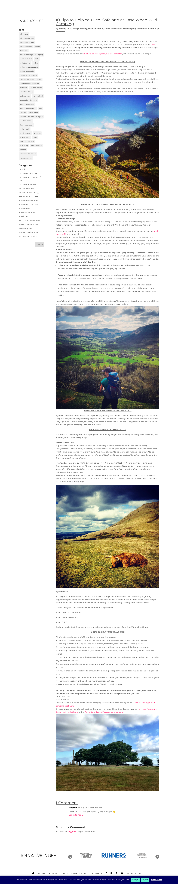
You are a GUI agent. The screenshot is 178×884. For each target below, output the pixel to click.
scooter (23, 117)
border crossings (26, 55)
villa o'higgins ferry (27, 141)
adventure (24, 34)
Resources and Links (28, 196)
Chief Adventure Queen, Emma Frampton (102, 54)
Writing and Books (27, 236)
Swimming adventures (29, 220)
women (23, 150)
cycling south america (28, 75)
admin (62, 28)
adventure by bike (27, 38)
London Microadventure (29, 84)
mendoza (23, 88)
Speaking (111, 5)
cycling (35, 63)
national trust (25, 96)
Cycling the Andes (27, 79)
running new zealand (28, 108)
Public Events (135, 873)
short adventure (26, 121)
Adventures (91, 5)
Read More (156, 879)
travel (35, 137)
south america (25, 133)
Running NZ (24, 208)
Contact (147, 5)
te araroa (37, 133)
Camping (82, 28)
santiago (23, 112)
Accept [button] (135, 880)
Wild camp (24, 146)
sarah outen (33, 112)
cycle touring (25, 63)
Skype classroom (26, 125)
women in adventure (28, 154)
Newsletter (130, 5)
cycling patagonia (27, 71)
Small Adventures (113, 28)
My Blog (53, 873)
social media (24, 129)
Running (33, 100)
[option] (86, 855)
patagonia (24, 100)
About (64, 5)
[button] (70, 857)
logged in (72, 831)
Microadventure (95, 28)
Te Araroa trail (25, 137)
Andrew (73, 807)
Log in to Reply (76, 815)
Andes (37, 46)
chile (37, 59)
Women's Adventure (146, 28)
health (38, 79)
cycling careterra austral (29, 67)
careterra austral (26, 59)
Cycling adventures (28, 173)
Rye (40, 108)
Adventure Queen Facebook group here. (104, 712)
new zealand (38, 96)
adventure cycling (27, 42)
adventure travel (26, 46)
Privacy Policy (80, 873)
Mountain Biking (26, 92)
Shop (65, 873)
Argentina (23, 50)
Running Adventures (28, 200)
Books (75, 5)
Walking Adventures (28, 224)
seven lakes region (35, 117)
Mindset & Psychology (29, 192)
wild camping (129, 28)
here (153, 44)
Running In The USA (28, 204)
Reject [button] (145, 880)
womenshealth (26, 158)
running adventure (27, 104)
